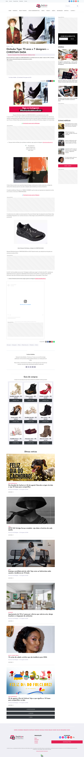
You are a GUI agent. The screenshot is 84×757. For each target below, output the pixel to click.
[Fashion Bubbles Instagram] (31, 109)
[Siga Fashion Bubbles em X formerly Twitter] (28, 367)
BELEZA (50, 729)
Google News (15, 1)
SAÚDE (54, 729)
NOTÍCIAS (31, 729)
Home (10, 10)
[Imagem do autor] (7, 77)
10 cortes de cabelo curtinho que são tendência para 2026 (27, 657)
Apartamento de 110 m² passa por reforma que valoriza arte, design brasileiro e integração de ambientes (30, 615)
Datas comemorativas (12, 483)
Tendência (30, 54)
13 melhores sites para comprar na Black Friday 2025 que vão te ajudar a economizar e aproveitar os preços (67, 99)
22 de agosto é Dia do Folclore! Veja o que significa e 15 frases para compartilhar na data (29, 699)
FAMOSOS (37, 729)
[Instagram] (74, 1)
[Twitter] (71, 1)
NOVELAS (42, 729)
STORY (68, 729)
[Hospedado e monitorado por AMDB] (42, 755)
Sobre (7, 1)
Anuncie (10, 1)
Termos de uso (45, 751)
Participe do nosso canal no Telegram (31, 195)
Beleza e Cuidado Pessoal (13, 655)
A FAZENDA (20, 729)
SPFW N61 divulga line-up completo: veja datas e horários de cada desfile (30, 529)
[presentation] (31, 467)
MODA (46, 729)
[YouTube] (76, 1)
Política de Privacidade (39, 751)
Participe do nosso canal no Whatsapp (31, 123)
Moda (12, 46)
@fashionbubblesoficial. (48, 142)
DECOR (58, 729)
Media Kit (36, 739)
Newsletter (21, 1)
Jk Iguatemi (14, 54)
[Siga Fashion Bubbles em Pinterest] (35, 367)
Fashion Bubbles (13, 77)
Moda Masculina (23, 54)
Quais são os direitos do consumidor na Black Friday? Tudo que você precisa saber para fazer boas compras (67, 81)
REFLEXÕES (63, 729)
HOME (15, 729)
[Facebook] (69, 1)
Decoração (60, 10)
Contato (25, 1)
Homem (8, 46)
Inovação (10, 54)
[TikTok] (78, 1)
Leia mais (11, 662)
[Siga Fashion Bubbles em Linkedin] (33, 367)
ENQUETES (26, 729)
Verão (33, 54)
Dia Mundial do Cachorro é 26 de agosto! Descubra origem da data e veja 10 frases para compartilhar (30, 486)
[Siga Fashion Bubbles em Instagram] (31, 367)
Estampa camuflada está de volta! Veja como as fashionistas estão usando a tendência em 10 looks (29, 572)
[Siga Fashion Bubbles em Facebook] (26, 367)
